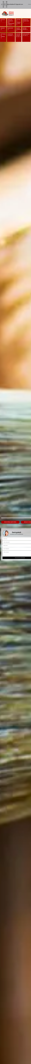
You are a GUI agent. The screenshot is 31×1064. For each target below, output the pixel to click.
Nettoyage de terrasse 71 (3, 36)
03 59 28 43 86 (2, 4)
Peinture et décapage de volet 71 (18, 22)
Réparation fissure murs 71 (26, 21)
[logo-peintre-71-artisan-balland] (7, 13)
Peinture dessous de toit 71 (18, 35)
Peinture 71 (3, 20)
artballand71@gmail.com (15, 4)
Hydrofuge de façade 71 (10, 35)
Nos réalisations (10, 522)
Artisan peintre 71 (25, 29)
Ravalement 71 (10, 29)
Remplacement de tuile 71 (26, 35)
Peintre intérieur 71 (18, 29)
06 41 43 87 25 (5, 4)
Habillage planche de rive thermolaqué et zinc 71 (11, 22)
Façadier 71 (3, 29)
